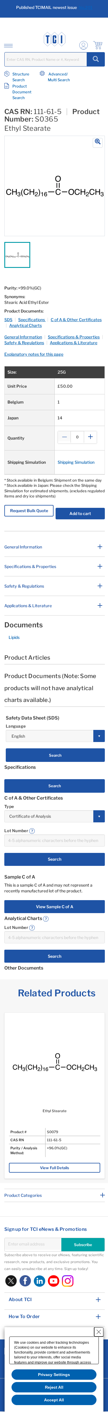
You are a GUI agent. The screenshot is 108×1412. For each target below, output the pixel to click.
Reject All (54, 1387)
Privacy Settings (54, 1374)
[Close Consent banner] (98, 1332)
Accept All (54, 1400)
